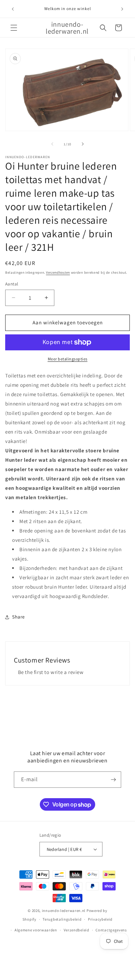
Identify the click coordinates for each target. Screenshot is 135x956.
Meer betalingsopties (68, 358)
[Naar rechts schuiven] (82, 144)
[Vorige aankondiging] (12, 9)
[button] (13, 27)
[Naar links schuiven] (52, 144)
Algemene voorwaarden (36, 930)
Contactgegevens (111, 930)
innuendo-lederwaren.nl (64, 910)
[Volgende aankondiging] (122, 9)
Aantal (11, 284)
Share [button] (18, 617)
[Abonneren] (113, 779)
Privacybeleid (100, 919)
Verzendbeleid (76, 930)
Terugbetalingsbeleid (62, 919)
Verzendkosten (58, 272)
